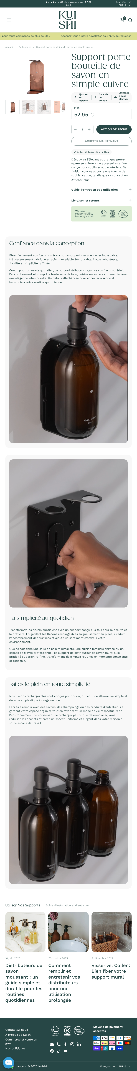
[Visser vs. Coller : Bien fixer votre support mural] (112, 932)
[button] (130, 20)
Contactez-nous (16, 1029)
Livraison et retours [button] (85, 200)
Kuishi (42, 1066)
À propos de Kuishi (18, 1034)
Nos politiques (15, 1048)
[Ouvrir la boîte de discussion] (8, 1063)
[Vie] (67, 20)
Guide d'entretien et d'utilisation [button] (94, 189)
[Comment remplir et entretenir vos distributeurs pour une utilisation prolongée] (68, 932)
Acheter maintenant (101, 141)
